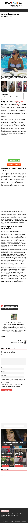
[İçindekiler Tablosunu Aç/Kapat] (20, 95)
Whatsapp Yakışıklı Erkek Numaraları (13, 443)
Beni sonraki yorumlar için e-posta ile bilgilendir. (13, 384)
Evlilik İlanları (4, 475)
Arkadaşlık (3, 472)
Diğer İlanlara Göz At (14, 165)
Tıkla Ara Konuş (15, 160)
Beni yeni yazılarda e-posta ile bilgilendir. (12, 386)
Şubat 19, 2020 (5, 19)
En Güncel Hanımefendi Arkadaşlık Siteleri (11, 96)
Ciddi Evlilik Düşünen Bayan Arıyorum (20, 463)
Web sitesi (3, 375)
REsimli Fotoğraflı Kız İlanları (9, 308)
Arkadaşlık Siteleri (10, 515)
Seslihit (16, 515)
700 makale (19, 322)
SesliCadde (3, 515)
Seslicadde (4, 516)
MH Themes (12, 521)
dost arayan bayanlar (19, 101)
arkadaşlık (19, 104)
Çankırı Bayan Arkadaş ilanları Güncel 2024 (19, 453)
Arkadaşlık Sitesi (4, 513)
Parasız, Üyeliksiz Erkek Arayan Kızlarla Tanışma (12, 98)
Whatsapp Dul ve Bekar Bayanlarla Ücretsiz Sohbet (6, 463)
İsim (2, 367)
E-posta (3, 371)
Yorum (2, 357)
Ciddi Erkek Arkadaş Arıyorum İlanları (7, 454)
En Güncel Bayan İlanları (11, 306)
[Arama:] (14, 426)
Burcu (11, 19)
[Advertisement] (14, 32)
